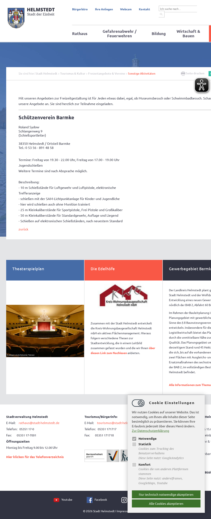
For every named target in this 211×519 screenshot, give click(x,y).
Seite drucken (194, 73)
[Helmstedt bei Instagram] (125, 499)
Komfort (144, 464)
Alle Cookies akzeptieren (166, 503)
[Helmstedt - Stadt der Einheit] (32, 29)
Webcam (126, 9)
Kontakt (144, 9)
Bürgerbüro (80, 9)
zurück (23, 229)
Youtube (66, 499)
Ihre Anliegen (104, 9)
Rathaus (79, 33)
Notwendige (147, 438)
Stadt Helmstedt (46, 73)
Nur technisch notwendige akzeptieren (166, 494)
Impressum (124, 511)
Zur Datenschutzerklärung (150, 430)
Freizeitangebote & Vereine (106, 73)
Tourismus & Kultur (72, 73)
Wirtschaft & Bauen (188, 33)
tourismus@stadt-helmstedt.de (119, 423)
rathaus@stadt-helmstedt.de (39, 423)
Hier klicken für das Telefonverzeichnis (35, 457)
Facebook (101, 499)
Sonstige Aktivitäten (141, 73)
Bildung (159, 33)
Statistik (144, 444)
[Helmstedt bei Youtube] (57, 499)
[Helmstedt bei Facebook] (91, 499)
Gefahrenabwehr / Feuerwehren (119, 33)
